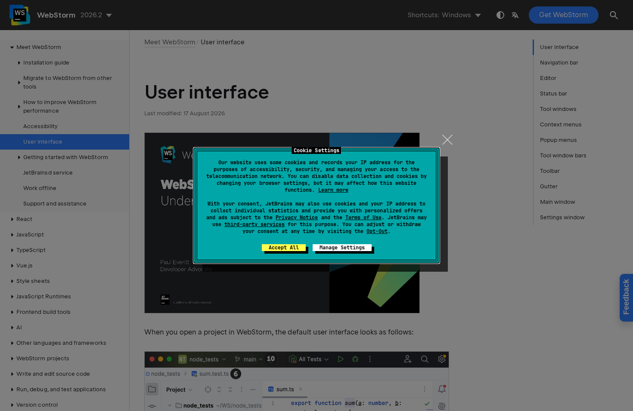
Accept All (284, 247)
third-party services (254, 224)
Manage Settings (342, 247)
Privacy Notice (297, 217)
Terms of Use (363, 217)
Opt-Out (377, 231)
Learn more (333, 190)
